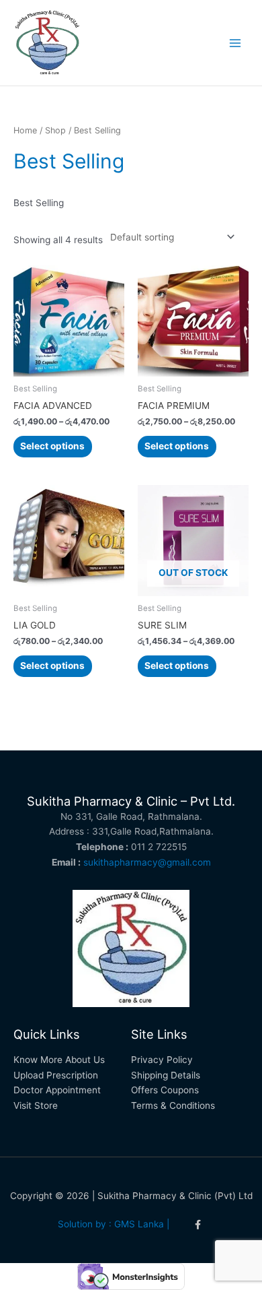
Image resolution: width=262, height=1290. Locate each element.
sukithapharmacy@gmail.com (147, 862)
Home (25, 130)
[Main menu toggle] (235, 43)
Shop (55, 130)
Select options (52, 446)
